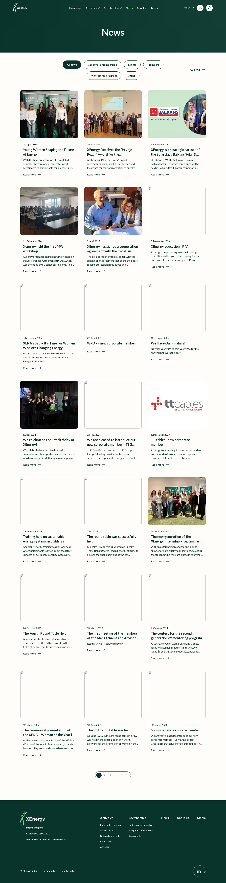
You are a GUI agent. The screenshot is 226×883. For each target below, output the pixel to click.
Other (131, 75)
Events (132, 64)
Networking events (110, 836)
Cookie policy (69, 871)
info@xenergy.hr (34, 827)
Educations (106, 841)
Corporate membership (102, 64)
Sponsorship (135, 836)
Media (201, 818)
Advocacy (105, 847)
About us (183, 818)
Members (153, 64)
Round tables (107, 830)
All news (72, 64)
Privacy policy (50, 871)
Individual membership (141, 825)
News (165, 818)
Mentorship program (104, 75)
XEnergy (27, 870)
